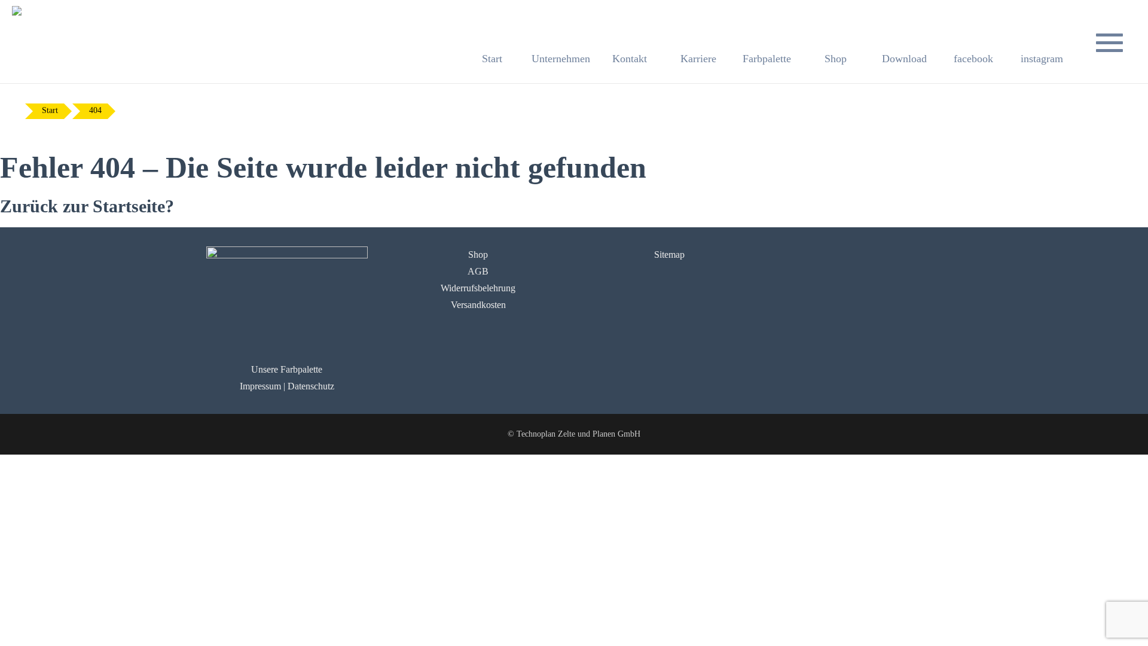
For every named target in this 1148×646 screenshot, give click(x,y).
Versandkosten (478, 305)
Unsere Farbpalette (286, 369)
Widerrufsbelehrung (478, 288)
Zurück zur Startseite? (87, 206)
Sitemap (669, 254)
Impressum (260, 386)
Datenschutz (311, 386)
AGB (478, 271)
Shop (478, 254)
